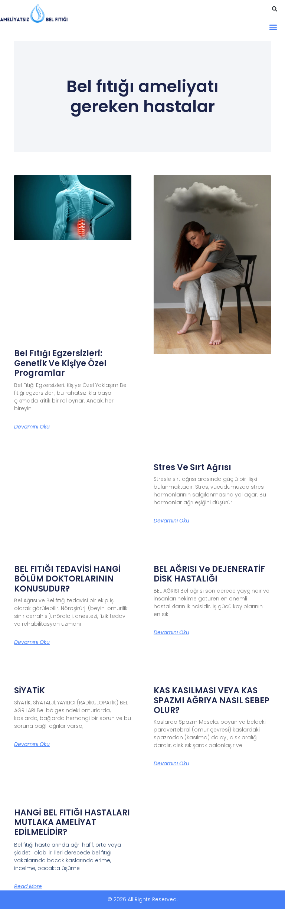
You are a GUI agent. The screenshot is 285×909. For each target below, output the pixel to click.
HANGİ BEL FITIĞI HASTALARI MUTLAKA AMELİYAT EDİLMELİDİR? (72, 822)
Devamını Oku (32, 426)
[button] (274, 9)
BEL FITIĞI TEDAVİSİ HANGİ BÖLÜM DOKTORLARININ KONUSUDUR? (67, 578)
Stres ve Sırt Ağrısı (192, 467)
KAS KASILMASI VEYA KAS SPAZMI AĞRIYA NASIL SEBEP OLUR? (211, 700)
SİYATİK (29, 690)
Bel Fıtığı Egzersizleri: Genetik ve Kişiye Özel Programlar (60, 363)
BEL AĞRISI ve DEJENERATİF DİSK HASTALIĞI (209, 573)
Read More (28, 886)
